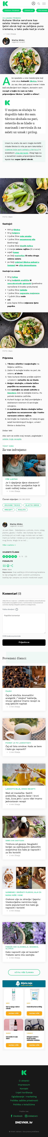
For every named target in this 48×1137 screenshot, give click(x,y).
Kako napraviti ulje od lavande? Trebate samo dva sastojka (22, 953)
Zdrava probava (11, 10)
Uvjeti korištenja (24, 1092)
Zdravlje (28, 10)
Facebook (17, 1116)
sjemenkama (27, 265)
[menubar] (33, 3)
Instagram (32, 1116)
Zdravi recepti (28, 789)
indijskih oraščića (20, 280)
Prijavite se (24, 642)
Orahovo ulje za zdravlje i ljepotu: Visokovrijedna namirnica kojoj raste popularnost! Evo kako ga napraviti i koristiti (23, 903)
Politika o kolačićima (24, 1104)
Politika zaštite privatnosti (24, 1100)
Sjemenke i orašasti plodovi (19, 892)
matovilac (20, 255)
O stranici (24, 1080)
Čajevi (9, 691)
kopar (16, 252)
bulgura (16, 233)
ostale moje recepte (11, 439)
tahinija (23, 290)
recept (9, 510)
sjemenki (21, 153)
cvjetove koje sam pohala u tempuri (22, 149)
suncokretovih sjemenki (19, 283)
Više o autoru (8, 545)
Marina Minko (16, 524)
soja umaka (25, 236)
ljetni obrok (33, 505)
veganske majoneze (30, 293)
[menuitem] (33, 3)
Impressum (24, 1084)
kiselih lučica (26, 246)
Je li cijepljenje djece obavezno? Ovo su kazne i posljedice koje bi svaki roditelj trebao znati (23, 485)
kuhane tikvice (13, 505)
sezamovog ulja (27, 239)
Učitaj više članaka (24, 972)
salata (22, 510)
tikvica (33, 81)
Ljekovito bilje (13, 789)
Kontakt (24, 1088)
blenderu (11, 393)
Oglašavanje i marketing (24, 1096)
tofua (15, 277)
